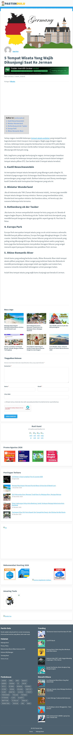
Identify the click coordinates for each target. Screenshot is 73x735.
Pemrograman (6, 695)
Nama (6, 386)
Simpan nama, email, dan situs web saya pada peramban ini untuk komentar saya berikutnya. (32, 402)
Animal (11, 680)
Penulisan (15, 695)
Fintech (4, 686)
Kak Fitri (16, 51)
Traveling (15, 703)
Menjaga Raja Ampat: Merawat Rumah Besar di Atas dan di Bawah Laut (13, 327)
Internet (4, 689)
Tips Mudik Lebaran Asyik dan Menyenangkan (58, 326)
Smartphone (5, 700)
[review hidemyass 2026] (10, 606)
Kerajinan (20, 689)
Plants (13, 698)
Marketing (12, 692)
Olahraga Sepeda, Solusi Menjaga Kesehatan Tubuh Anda (59, 690)
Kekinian (12, 689)
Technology (15, 700)
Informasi (28, 686)
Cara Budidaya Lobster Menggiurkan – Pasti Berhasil (58, 707)
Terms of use (4, 659)
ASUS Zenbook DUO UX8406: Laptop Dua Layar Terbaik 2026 (58, 716)
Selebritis (21, 698)
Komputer (28, 689)
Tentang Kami (5, 655)
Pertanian (24, 695)
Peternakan (5, 698)
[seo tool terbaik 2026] (19, 596)
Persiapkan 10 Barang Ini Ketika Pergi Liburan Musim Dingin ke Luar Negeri (35, 348)
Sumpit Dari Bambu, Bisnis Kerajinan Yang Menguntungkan (58, 668)
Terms (31, 731)
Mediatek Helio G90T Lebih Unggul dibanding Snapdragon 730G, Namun (59, 659)
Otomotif (29, 692)
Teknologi (24, 700)
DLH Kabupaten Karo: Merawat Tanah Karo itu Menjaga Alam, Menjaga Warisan (34, 328)
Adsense (4, 680)
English (24, 683)
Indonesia (19, 686)
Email (40, 386)
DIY (18, 683)
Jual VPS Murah (50, 640)
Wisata (12, 81)
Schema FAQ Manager (7, 652)
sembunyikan (19, 118)
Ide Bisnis (11, 686)
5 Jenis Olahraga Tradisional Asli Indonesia (58, 698)
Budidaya (24, 680)
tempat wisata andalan (40, 138)
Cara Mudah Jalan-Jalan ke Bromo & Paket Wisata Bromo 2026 (59, 348)
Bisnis (17, 680)
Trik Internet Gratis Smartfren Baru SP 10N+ (58, 631)
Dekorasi (11, 683)
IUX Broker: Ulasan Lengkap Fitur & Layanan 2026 (27, 477)
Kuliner (4, 692)
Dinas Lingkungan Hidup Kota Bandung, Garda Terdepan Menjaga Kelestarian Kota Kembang (38, 504)
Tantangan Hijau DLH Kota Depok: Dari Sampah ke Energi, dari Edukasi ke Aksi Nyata (38, 512)
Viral (22, 703)
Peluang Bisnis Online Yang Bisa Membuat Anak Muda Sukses (58, 650)
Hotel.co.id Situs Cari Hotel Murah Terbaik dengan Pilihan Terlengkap (13, 348)
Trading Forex (6, 703)
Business (4, 683)
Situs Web (7, 394)
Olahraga (20, 692)
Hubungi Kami (5, 642)
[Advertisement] (36, 97)
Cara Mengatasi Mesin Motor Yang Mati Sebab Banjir (57, 681)
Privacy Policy (4, 646)
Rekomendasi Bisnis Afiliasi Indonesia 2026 (13, 649)
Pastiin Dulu (38, 728)
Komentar (7, 366)
